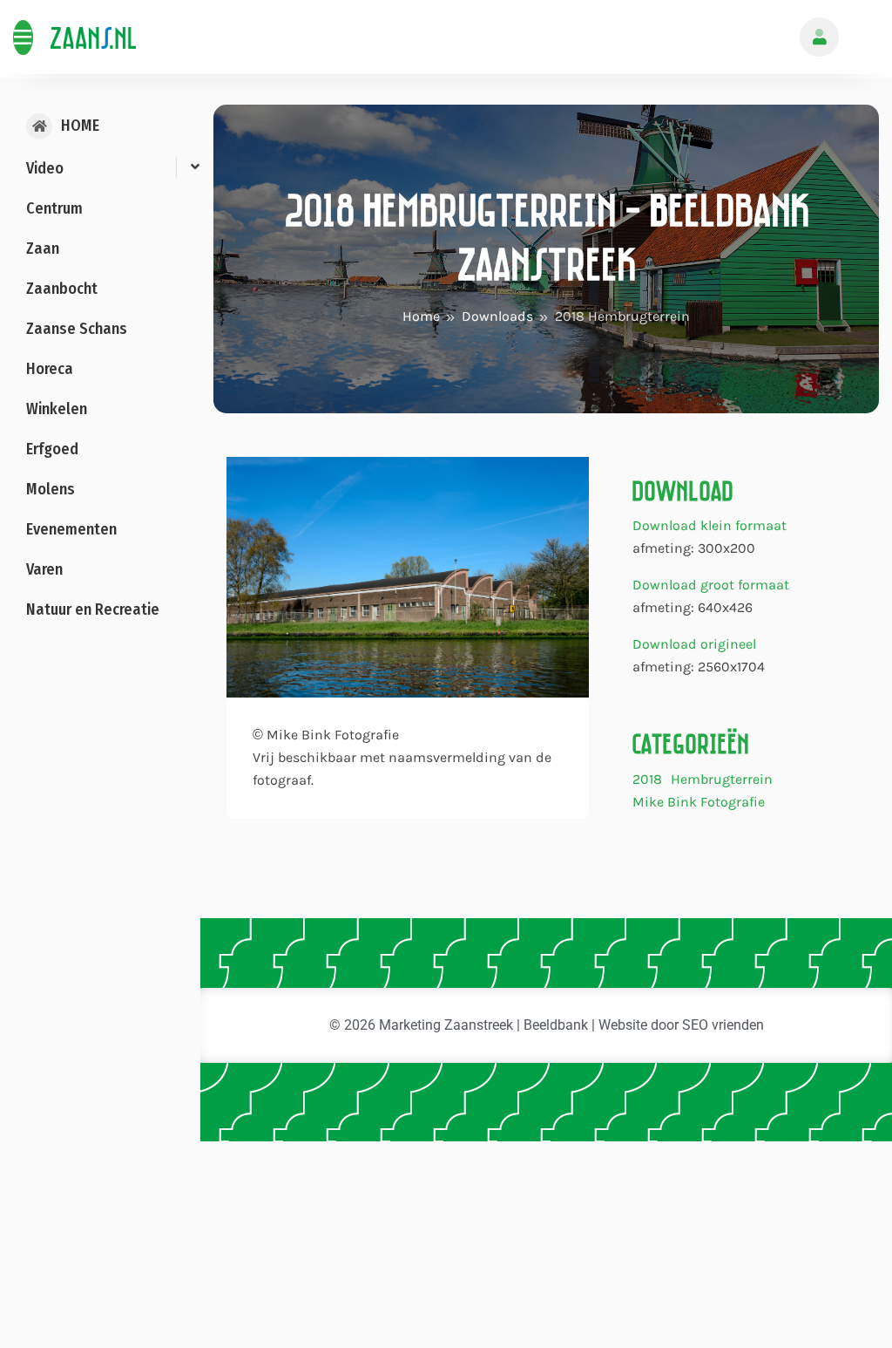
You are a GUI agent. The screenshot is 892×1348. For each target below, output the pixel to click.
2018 (647, 780)
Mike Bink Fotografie (698, 802)
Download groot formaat (710, 584)
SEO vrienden (723, 1025)
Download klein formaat (709, 525)
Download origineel (694, 644)
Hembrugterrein (722, 780)
